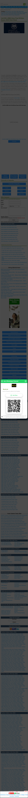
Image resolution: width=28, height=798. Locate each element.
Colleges (23, 794)
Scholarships (13, 794)
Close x (26, 791)
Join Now (15, 395)
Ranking (17, 796)
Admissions (3, 794)
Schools (18, 794)
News (7, 794)
